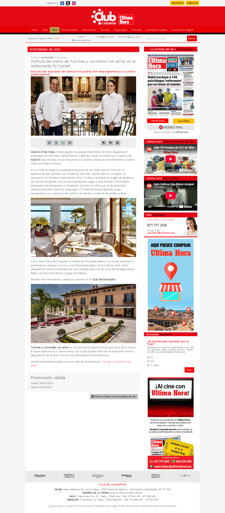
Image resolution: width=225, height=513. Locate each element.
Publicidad (99, 506)
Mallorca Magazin (127, 475)
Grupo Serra (185, 475)
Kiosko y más (170, 127)
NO (152, 361)
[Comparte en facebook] (49, 143)
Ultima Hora (39, 475)
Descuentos (89, 30)
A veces (155, 365)
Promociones (69, 30)
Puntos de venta (84, 506)
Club (45, 30)
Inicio (35, 30)
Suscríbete (183, 121)
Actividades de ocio (45, 49)
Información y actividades (161, 219)
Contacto (70, 506)
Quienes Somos (56, 506)
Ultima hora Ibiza (68, 475)
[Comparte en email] (70, 143)
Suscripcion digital (182, 30)
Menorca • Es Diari (97, 475)
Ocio (54, 30)
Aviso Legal (111, 506)
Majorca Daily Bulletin (156, 475)
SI (152, 357)
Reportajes (120, 30)
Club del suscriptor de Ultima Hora (112, 16)
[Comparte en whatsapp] (63, 143)
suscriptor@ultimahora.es (161, 232)
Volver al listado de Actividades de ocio (115, 396)
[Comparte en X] (56, 143)
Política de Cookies (150, 506)
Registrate (192, 3)
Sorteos (105, 30)
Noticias (136, 30)
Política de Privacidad (129, 506)
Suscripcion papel (156, 30)
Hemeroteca (184, 49)
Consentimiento (168, 506)
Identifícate (177, 3)
